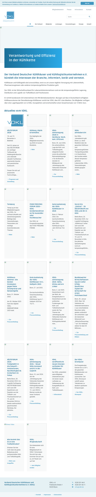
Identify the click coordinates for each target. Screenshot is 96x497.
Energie (81, 24)
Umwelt (89, 24)
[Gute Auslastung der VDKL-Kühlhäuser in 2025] (59, 194)
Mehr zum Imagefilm (11, 462)
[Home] (8, 16)
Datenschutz (58, 494)
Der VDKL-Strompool (79, 393)
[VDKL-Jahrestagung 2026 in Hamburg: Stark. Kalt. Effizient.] (59, 120)
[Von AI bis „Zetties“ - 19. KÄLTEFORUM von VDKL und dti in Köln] (82, 194)
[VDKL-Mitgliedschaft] (37, 429)
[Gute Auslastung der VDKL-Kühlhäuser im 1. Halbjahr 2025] (37, 267)
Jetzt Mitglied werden (35, 466)
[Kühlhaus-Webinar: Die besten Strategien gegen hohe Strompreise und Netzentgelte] (14, 267)
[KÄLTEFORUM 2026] (14, 120)
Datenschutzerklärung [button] (58, 4)
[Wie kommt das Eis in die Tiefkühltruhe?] (14, 429)
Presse (69, 9)
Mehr (33, 149)
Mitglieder (49, 24)
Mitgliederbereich (58, 9)
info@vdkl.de (79, 487)
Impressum (47, 494)
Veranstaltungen (70, 24)
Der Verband (38, 24)
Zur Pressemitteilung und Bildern (81, 335)
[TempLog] (14, 194)
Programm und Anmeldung (12, 180)
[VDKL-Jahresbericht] (82, 120)
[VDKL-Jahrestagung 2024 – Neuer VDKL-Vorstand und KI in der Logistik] (37, 349)
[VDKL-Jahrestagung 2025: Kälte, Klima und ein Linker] (59, 267)
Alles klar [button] (87, 3)
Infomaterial (79, 9)
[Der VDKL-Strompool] (82, 349)
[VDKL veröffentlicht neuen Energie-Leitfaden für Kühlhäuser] (59, 349)
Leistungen (58, 24)
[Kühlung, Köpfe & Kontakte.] (37, 120)
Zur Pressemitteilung (57, 175)
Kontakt (88, 9)
